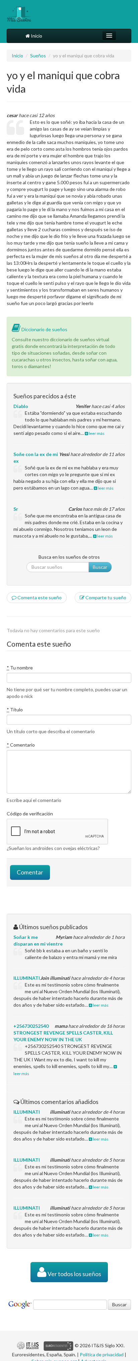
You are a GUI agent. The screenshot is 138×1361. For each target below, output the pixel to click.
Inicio (36, 36)
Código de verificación (30, 813)
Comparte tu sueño (105, 597)
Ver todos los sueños (74, 1273)
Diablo (20, 406)
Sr (15, 509)
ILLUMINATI (26, 978)
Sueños (38, 55)
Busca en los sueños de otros (69, 557)
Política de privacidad (102, 1354)
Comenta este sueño (39, 597)
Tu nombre (20, 667)
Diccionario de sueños (43, 329)
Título (15, 709)
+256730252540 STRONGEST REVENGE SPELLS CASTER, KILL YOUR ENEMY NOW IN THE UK (63, 1032)
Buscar (100, 567)
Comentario (21, 745)
